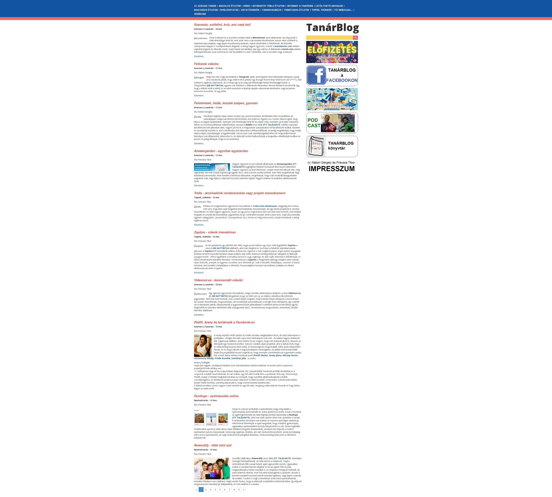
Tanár (332, 27)
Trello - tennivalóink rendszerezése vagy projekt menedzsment (239, 193)
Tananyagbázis (271, 9)
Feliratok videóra (206, 64)
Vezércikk (200, 14)
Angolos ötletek (230, 5)
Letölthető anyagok (329, 5)
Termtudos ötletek (296, 9)
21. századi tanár (205, 5)
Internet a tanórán (300, 5)
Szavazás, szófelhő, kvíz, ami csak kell (222, 24)
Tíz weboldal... (343, 9)
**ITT (293, 79)
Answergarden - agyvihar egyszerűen (221, 151)
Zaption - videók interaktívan (215, 232)
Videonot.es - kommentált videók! (218, 280)
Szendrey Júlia (238, 358)
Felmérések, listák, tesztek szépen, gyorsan (226, 103)
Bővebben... (199, 56)
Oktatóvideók (250, 9)
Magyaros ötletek (206, 9)
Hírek (246, 5)
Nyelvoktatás (229, 9)
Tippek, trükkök (322, 9)
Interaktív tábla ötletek (268, 5)
